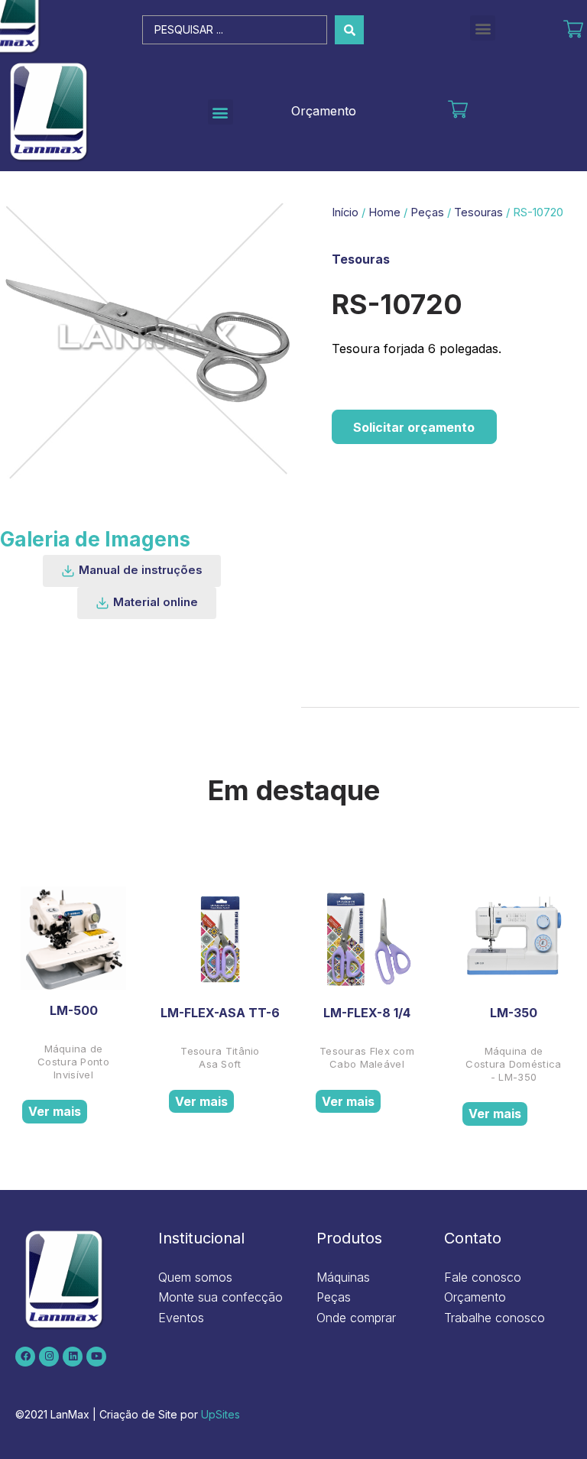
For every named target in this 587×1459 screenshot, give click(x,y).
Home (384, 212)
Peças (427, 212)
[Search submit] (349, 29)
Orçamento (323, 110)
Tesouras (478, 212)
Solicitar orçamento (414, 427)
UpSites (220, 1414)
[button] (482, 28)
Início (345, 212)
